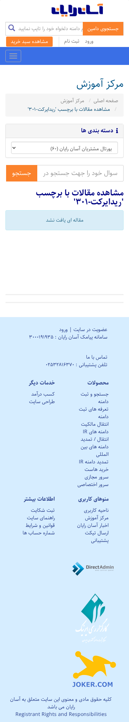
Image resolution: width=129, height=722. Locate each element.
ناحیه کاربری (96, 510)
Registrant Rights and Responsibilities (61, 714)
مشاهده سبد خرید (29, 41)
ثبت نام (72, 41)
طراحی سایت (42, 401)
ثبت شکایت (43, 510)
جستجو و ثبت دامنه (95, 398)
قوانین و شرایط (40, 525)
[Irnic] (94, 618)
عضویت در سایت (90, 329)
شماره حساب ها (39, 533)
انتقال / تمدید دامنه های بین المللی (95, 447)
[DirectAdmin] (94, 568)
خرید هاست (97, 469)
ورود (89, 41)
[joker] (94, 667)
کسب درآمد (43, 394)
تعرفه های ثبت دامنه (94, 413)
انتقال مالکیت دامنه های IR (95, 428)
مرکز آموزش (72, 100)
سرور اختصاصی (93, 484)
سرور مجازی (97, 477)
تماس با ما (97, 357)
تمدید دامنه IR (94, 462)
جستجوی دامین (103, 28)
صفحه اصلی (106, 100)
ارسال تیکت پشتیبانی (97, 537)
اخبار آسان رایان (93, 525)
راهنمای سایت (41, 518)
